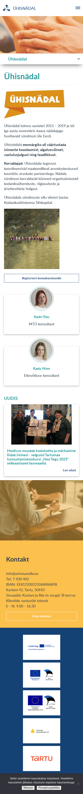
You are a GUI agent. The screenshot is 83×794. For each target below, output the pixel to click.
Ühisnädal (17, 59)
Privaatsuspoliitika (49, 787)
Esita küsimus (41, 616)
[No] (78, 784)
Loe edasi (69, 470)
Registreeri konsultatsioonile (41, 278)
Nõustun (28, 787)
